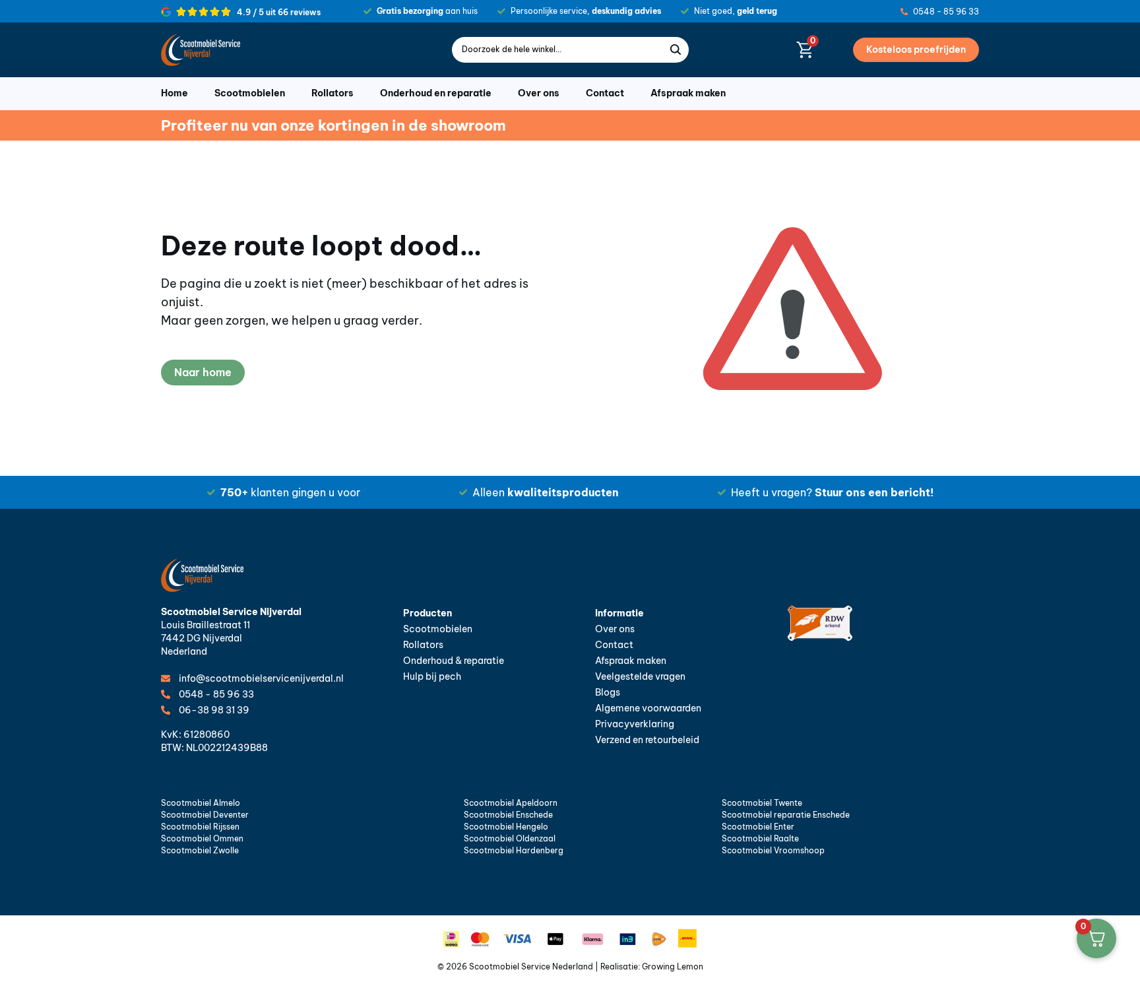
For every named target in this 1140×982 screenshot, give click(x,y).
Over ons (538, 93)
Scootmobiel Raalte (760, 838)
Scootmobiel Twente (762, 803)
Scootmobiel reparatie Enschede (786, 815)
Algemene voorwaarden (648, 708)
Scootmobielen (249, 93)
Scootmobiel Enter (758, 827)
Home (174, 93)
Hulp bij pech (432, 676)
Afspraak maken (688, 93)
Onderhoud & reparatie (453, 661)
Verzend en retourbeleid (647, 740)
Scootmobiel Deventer (205, 815)
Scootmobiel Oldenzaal (509, 838)
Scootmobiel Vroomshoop (773, 850)
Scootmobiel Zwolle (200, 850)
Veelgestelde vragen (640, 676)
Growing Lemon (672, 966)
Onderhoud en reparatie (435, 93)
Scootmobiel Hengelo (506, 827)
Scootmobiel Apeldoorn (510, 803)
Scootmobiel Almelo (200, 803)
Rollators (332, 93)
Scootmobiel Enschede (508, 815)
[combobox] (560, 50)
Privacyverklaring (634, 724)
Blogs (607, 692)
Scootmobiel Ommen (202, 838)
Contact (605, 93)
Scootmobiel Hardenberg (513, 850)
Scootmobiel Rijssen (200, 827)
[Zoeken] (679, 50)
